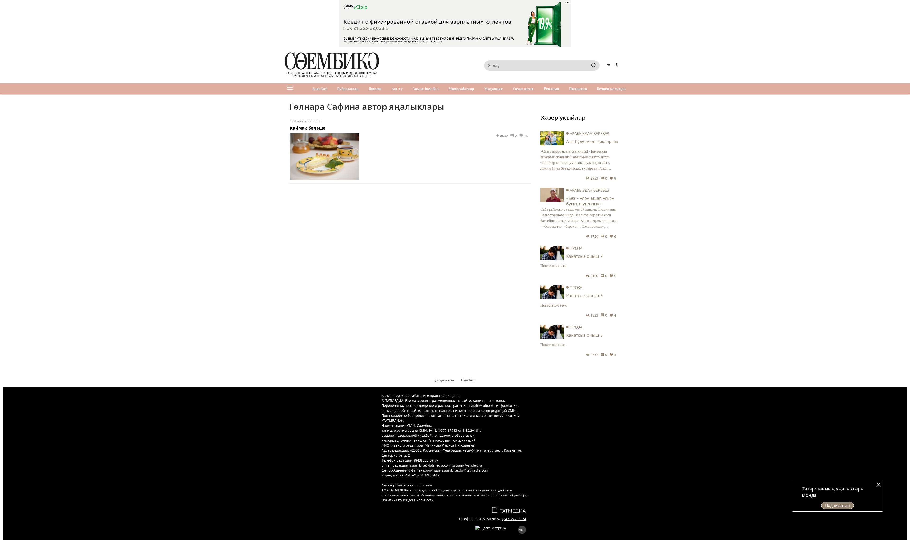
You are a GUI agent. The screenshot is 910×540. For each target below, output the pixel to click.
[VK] (608, 65)
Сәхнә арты (523, 89)
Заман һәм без (425, 89)
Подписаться (837, 505)
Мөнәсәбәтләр (461, 89)
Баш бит (319, 89)
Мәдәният (493, 89)
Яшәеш (375, 89)
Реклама (551, 89)
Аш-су (397, 89)
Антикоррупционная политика (407, 485)
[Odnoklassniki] (617, 65)
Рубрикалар (348, 89)
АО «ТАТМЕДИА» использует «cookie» (412, 490)
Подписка (578, 89)
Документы (444, 380)
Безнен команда (611, 89)
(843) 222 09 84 (514, 519)
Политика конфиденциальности (408, 500)
